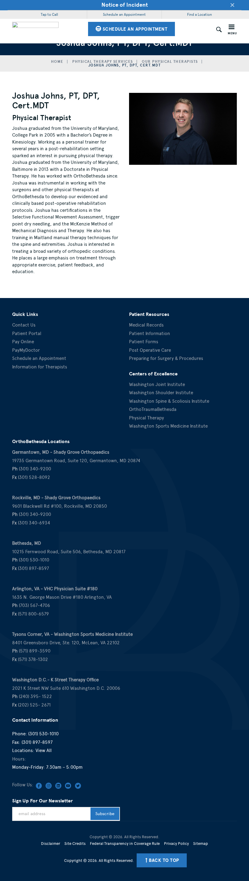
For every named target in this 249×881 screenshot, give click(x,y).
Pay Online (23, 341)
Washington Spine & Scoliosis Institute (169, 401)
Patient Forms (143, 341)
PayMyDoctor (26, 350)
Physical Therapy (146, 418)
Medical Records (146, 325)
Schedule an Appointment (124, 14)
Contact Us (24, 325)
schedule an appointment (134, 29)
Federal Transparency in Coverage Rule (125, 843)
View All (44, 750)
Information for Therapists (39, 367)
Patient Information (149, 333)
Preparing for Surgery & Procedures (166, 358)
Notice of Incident (124, 4)
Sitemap (200, 843)
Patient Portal (26, 333)
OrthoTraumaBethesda (152, 409)
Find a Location (199, 14)
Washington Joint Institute (157, 384)
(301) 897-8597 (37, 742)
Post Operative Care (150, 350)
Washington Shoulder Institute (161, 392)
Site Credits (75, 843)
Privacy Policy (176, 843)
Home (57, 61)
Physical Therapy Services (102, 61)
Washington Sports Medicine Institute (168, 426)
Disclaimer (50, 843)
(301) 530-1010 (43, 734)
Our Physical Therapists (170, 61)
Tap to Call (49, 14)
